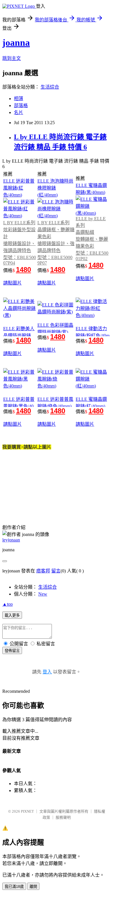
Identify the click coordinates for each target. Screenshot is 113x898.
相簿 (18, 98)
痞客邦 (43, 570)
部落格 (21, 105)
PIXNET (27, 811)
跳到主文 (11, 58)
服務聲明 (63, 817)
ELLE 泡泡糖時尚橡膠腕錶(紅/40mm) (55, 188)
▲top (7, 604)
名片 (18, 112)
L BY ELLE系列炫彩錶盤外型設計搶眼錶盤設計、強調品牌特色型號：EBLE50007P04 (19, 242)
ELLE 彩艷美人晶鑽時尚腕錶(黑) (18, 335)
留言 (56, 570)
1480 (23, 269)
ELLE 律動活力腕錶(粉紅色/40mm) (93, 335)
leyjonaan (11, 539)
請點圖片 (12, 282)
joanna (16, 42)
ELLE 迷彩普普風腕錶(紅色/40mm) (18, 188)
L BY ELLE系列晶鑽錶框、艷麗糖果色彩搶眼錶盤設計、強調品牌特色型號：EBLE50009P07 (55, 242)
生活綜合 (50, 87)
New (42, 594)
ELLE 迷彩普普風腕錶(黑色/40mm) (18, 405)
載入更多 (12, 615)
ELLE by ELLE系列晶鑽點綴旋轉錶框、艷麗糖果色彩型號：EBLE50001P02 (92, 238)
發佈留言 (12, 651)
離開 (33, 886)
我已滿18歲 (14, 886)
